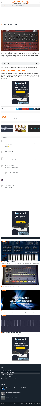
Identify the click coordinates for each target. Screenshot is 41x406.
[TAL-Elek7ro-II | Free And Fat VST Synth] (20, 251)
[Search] (39, 2)
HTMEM (3, 27)
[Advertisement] (20, 15)
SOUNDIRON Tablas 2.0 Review (6, 370)
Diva (2, 52)
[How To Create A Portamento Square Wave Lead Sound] (20, 323)
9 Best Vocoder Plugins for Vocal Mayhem (7, 372)
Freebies (38, 27)
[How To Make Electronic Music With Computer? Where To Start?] (20, 300)
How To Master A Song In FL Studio (11, 397)
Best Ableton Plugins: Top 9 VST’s (6, 376)
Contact (38, 403)
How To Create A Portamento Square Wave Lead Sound (11, 332)
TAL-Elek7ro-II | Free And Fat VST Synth (8, 261)
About (18, 403)
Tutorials (4, 290)
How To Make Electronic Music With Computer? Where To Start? (16, 387)
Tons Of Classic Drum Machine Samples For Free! (10, 286)
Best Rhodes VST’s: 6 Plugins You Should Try (8, 380)
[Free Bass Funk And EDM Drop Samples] (34, 128)
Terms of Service (33, 403)
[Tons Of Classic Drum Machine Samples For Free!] (20, 275)
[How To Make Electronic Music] (20, 2)
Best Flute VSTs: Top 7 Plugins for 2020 (7, 374)
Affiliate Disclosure (22, 403)
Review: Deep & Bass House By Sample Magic (13, 392)
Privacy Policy (28, 403)
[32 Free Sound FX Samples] (7, 128)
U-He (17, 52)
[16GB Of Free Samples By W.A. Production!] (20, 128)
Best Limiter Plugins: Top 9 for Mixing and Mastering (9, 378)
